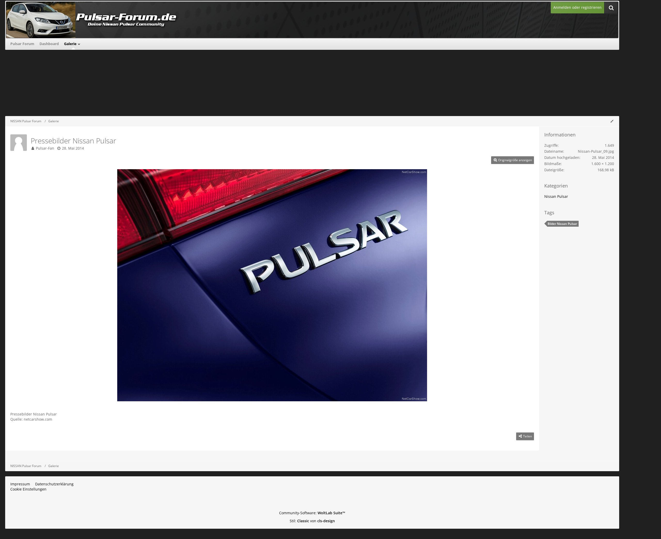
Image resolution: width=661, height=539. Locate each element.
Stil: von (312, 520)
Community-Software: (312, 512)
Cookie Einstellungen (28, 489)
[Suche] (611, 7)
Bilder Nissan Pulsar (562, 224)
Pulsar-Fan (45, 148)
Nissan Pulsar (556, 196)
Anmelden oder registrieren (577, 7)
